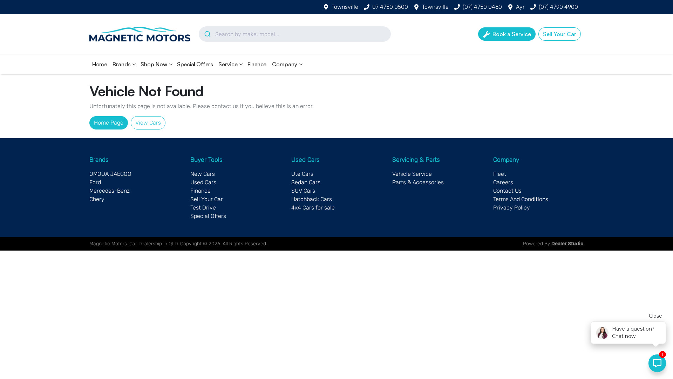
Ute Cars (302, 174)
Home (99, 64)
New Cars (202, 174)
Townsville (345, 7)
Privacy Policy (511, 207)
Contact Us (507, 190)
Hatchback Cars (311, 199)
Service (228, 64)
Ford (95, 182)
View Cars (148, 122)
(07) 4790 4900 (558, 7)
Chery (96, 199)
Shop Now (154, 64)
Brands (122, 64)
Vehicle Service (412, 174)
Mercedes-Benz (109, 190)
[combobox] (295, 34)
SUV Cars (303, 190)
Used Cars (203, 182)
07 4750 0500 (390, 7)
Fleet (499, 174)
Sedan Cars (305, 182)
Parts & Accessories (418, 182)
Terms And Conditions (520, 199)
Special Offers (195, 64)
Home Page (108, 122)
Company (284, 64)
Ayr (520, 7)
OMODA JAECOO (110, 174)
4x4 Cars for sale (313, 207)
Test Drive (203, 207)
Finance (256, 64)
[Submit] (207, 34)
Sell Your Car (206, 199)
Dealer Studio (567, 243)
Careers (503, 182)
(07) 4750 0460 (482, 7)
